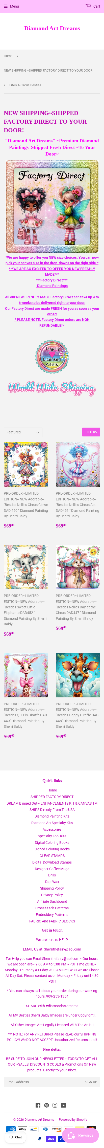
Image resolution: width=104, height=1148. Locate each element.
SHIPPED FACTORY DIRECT (52, 797)
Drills (52, 875)
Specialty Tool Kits (52, 836)
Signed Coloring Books (52, 849)
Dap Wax (52, 882)
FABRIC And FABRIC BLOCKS (52, 921)
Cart (96, 6)
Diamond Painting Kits (52, 816)
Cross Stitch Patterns (52, 908)
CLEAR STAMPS (52, 856)
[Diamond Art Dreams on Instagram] (55, 1106)
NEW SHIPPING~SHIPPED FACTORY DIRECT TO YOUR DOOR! (48, 70)
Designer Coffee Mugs (52, 869)
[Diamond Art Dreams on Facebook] (38, 1106)
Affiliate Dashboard (52, 901)
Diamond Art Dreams (52, 28)
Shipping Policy (52, 888)
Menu (14, 6)
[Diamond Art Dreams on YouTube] (63, 1106)
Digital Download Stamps (52, 862)
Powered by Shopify (73, 1119)
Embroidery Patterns (52, 915)
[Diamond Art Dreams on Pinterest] (46, 1106)
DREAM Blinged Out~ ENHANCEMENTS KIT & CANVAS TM (52, 803)
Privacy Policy (52, 895)
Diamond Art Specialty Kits (52, 823)
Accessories (52, 829)
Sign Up (91, 1082)
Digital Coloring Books (52, 843)
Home (8, 56)
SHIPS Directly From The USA (52, 810)
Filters (91, 432)
